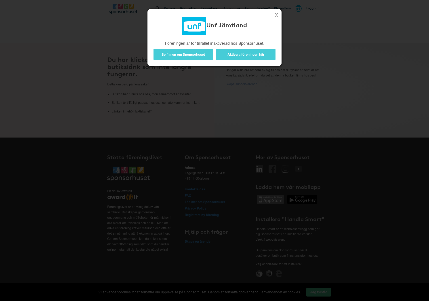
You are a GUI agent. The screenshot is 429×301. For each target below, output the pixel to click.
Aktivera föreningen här (245, 54)
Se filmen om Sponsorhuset (183, 54)
